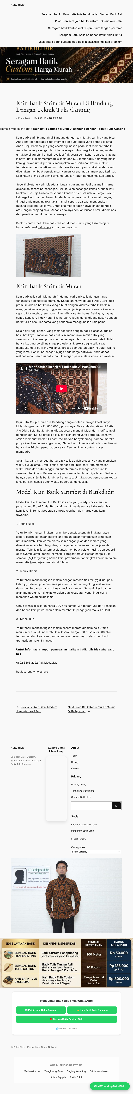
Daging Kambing (76, 1071)
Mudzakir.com (32, 1071)
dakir (40, 117)
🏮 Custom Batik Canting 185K (67, 1019)
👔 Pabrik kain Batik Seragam (41, 1010)
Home (4, 128)
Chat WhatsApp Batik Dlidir (109, 1086)
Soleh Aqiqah (58, 1077)
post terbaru (79, 839)
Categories (78, 847)
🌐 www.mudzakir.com (66, 1028)
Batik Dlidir (18, 5)
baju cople (44, 227)
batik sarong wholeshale (32, 671)
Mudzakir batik (54, 117)
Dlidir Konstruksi (99, 1071)
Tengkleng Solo (53, 1071)
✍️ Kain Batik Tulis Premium (92, 1010)
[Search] (116, 805)
